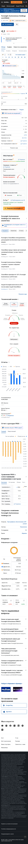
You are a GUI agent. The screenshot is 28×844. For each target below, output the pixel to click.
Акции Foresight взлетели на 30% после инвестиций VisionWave (12, 286)
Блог (2, 738)
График (9, 47)
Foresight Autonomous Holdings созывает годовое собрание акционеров (11, 264)
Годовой (3, 431)
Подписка (22, 93)
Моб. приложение (6, 741)
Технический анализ (9, 299)
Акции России (20, 6)
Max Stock (5, 600)
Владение (14, 50)
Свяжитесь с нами (20, 744)
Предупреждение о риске (7, 834)
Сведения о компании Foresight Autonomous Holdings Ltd (10, 513)
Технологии (23, 527)
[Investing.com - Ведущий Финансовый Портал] (7, 2)
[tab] (6, 304)
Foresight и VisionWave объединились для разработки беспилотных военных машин (13, 240)
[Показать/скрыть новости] (10, 55)
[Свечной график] (3, 55)
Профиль (8, 50)
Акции (3, 6)
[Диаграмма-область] (5, 55)
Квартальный (12, 431)
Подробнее (8, 40)
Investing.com (4, 289)
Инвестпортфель (5, 744)
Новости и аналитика (20, 47)
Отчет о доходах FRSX (10, 424)
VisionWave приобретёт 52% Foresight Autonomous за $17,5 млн (13, 276)
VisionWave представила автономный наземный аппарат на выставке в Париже (13, 252)
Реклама (17, 741)
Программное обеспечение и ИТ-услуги (17, 522)
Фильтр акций (10, 6)
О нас (16, 738)
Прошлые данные (23, 50)
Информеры (4, 747)
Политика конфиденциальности (8, 829)
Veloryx (17, 600)
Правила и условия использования (9, 823)
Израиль (24, 533)
